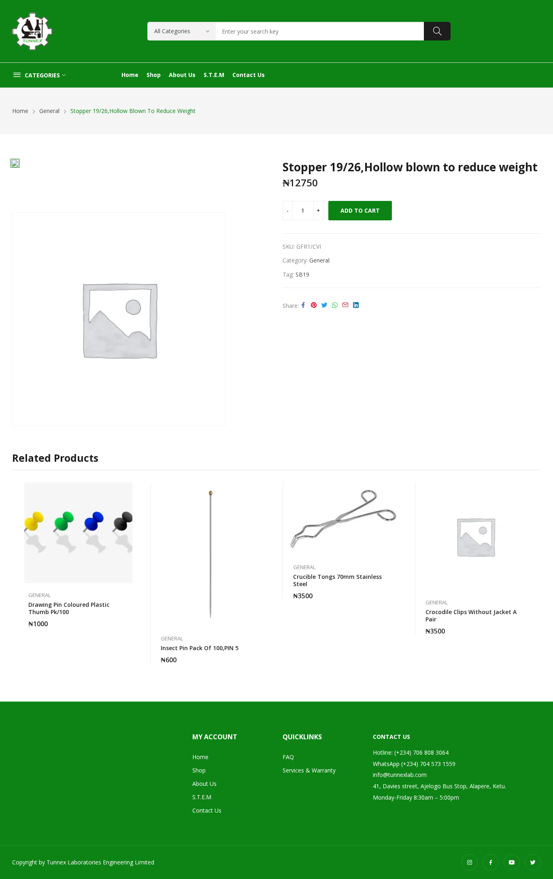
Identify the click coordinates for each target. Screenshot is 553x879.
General (319, 260)
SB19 (302, 274)
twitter (533, 862)
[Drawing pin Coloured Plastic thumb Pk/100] (78, 532)
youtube (512, 862)
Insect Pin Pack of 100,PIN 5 (199, 648)
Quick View (128, 490)
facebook (491, 862)
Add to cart (360, 210)
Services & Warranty (309, 770)
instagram (470, 862)
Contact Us (206, 810)
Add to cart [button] (128, 619)
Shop (199, 770)
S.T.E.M (201, 797)
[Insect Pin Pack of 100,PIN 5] (211, 554)
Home (200, 757)
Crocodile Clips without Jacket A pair (471, 615)
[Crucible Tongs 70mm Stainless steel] (343, 519)
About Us (204, 783)
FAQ (288, 757)
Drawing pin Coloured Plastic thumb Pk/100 (68, 608)
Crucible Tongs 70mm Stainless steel (337, 580)
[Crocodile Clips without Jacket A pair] (475, 536)
